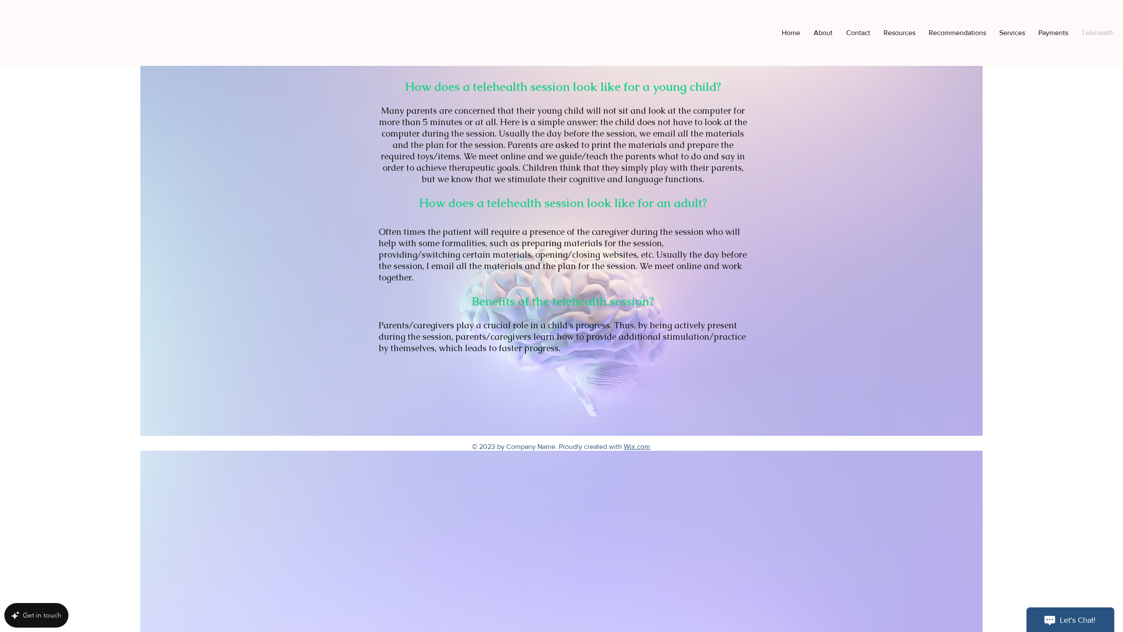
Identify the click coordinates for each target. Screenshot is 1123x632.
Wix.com (637, 446)
